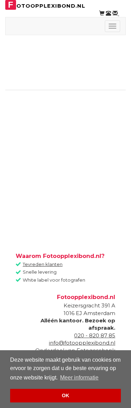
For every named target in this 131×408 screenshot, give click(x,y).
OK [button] (65, 395)
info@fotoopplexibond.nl (82, 342)
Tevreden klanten (43, 264)
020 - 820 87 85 (94, 335)
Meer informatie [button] (79, 377)
